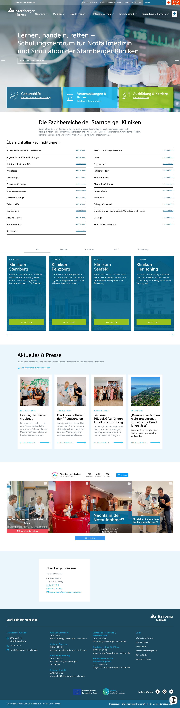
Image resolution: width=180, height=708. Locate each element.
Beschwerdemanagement (146, 651)
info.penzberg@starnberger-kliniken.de (68, 650)
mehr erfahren (27, 442)
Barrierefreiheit (143, 704)
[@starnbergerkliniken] (55, 475)
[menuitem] (42, 14)
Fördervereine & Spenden (110, 3)
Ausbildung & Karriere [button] (154, 14)
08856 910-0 (56, 647)
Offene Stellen (142, 655)
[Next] (177, 60)
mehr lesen (26, 322)
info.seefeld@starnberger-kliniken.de (67, 676)
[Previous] (3, 60)
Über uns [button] (40, 14)
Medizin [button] (57, 14)
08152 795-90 (56, 673)
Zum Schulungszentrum (32, 61)
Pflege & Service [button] (102, 14)
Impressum (114, 704)
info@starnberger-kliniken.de (24, 650)
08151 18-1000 (100, 639)
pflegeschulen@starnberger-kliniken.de (111, 653)
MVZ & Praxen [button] (77, 14)
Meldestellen (141, 647)
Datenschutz (128, 704)
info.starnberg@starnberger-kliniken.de (65, 592)
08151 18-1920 (55, 589)
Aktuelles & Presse (89, 3)
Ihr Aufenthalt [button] (126, 14)
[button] (174, 14)
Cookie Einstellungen (163, 704)
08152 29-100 (56, 659)
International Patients (133, 3)
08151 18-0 (54, 585)
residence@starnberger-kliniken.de (109, 641)
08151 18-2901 (100, 650)
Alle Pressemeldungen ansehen (35, 368)
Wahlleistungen (142, 642)
